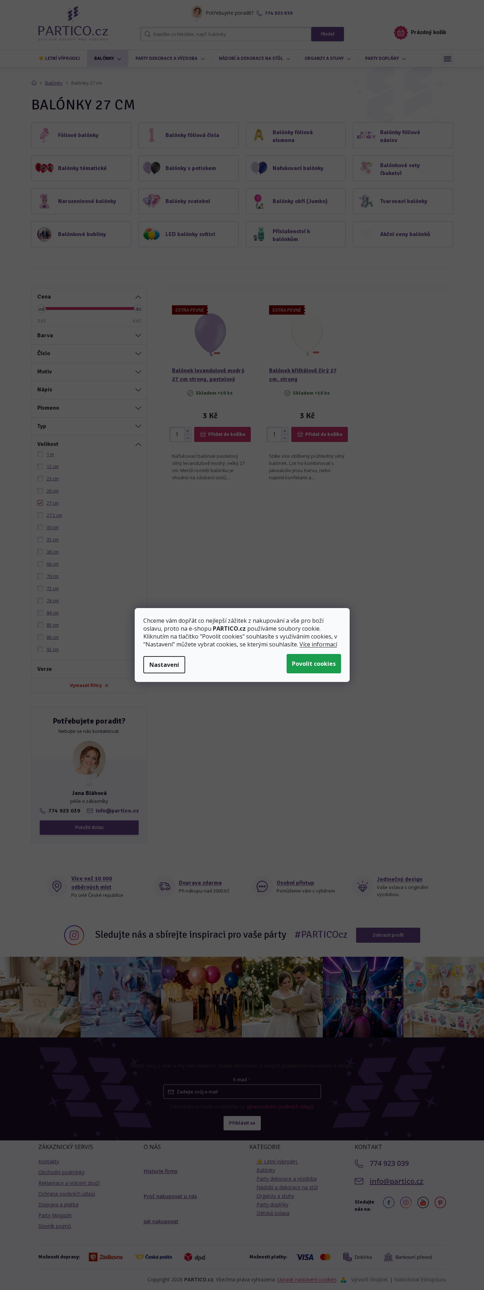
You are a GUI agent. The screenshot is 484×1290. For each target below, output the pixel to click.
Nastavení (164, 665)
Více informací (318, 644)
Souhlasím (314, 663)
